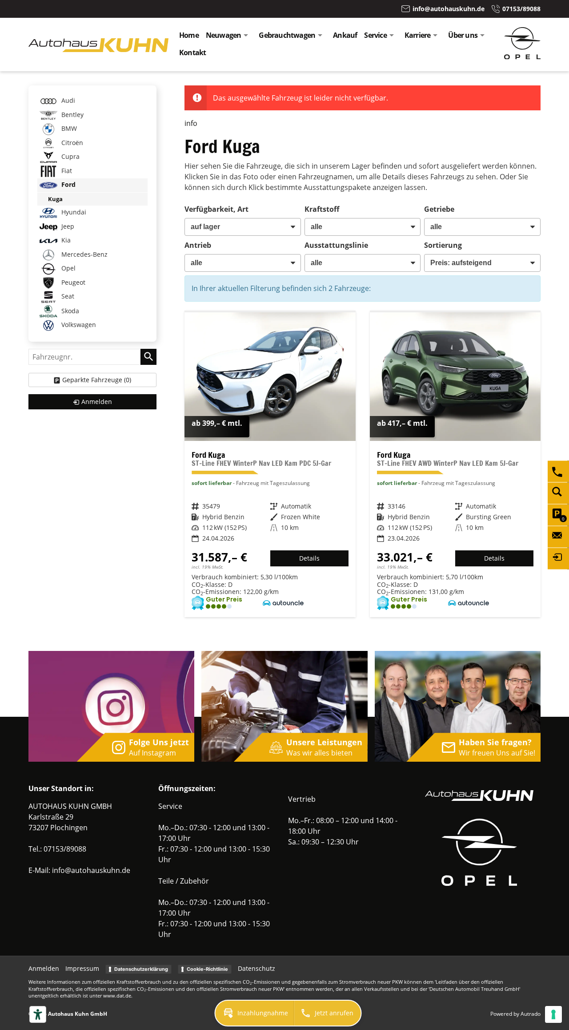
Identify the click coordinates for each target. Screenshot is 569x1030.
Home (189, 35)
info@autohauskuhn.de (91, 870)
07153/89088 (65, 849)
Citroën (71, 142)
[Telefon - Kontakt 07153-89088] (558, 471)
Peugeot (72, 282)
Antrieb (197, 245)
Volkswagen (78, 325)
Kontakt (192, 52)
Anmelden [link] (96, 401)
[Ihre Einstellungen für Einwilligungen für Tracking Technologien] (553, 1014)
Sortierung (443, 245)
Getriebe (439, 209)
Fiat (66, 170)
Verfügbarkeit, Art (216, 209)
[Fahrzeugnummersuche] (558, 493)
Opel (68, 268)
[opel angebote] (522, 56)
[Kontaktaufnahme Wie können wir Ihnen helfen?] (558, 536)
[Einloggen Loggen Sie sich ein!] (558, 558)
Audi (67, 100)
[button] (254, 1013)
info (190, 123)
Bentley (72, 114)
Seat (67, 296)
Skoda (69, 311)
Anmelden (43, 968)
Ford (68, 184)
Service (375, 35)
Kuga (55, 199)
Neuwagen (223, 35)
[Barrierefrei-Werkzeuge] (37, 1014)
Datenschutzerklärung (141, 969)
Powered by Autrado (515, 1014)
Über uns (462, 35)
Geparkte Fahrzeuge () (96, 380)
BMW (68, 128)
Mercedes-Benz (84, 254)
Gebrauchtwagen (287, 35)
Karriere (418, 35)
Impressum (82, 968)
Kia (65, 240)
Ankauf (345, 35)
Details (309, 558)
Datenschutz (256, 968)
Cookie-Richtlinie (207, 969)
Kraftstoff (322, 209)
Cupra (70, 156)
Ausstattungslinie (336, 245)
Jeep (67, 226)
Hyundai (73, 212)
